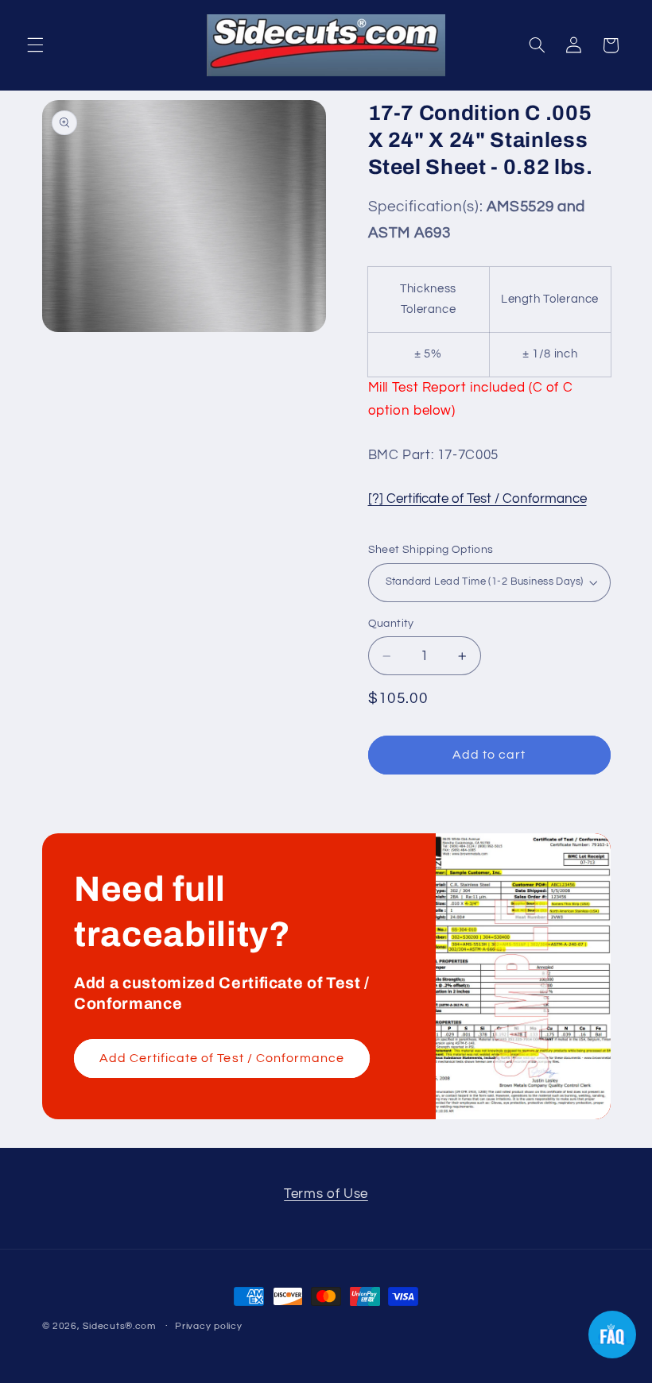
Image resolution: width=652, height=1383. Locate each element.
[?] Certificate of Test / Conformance (477, 499)
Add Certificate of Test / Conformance (221, 1058)
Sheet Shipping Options (431, 549)
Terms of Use (326, 1194)
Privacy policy (208, 1326)
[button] (35, 45)
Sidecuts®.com (119, 1326)
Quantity (391, 623)
